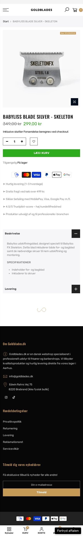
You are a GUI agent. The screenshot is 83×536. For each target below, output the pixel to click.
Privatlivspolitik (12, 421)
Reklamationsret (13, 442)
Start (6, 21)
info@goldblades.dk (21, 376)
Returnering (10, 428)
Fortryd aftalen (68, 531)
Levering (8, 435)
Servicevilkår (11, 448)
